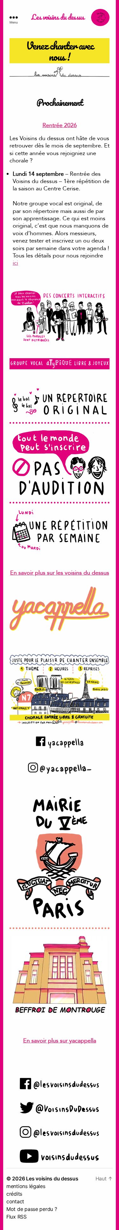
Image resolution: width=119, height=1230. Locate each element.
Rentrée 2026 (60, 125)
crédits (14, 1194)
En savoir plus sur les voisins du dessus (59, 573)
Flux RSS (16, 1216)
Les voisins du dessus (57, 17)
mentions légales (25, 1186)
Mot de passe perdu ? (31, 1209)
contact (15, 1201)
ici (15, 263)
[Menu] (17, 17)
